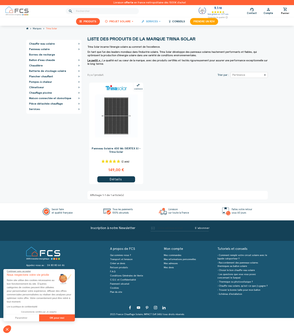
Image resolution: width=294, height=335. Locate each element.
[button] (7, 329)
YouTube (138, 307)
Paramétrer (21, 317)
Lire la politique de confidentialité (22, 307)
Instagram (155, 307)
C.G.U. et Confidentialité (123, 280)
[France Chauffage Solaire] (17, 10)
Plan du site (116, 292)
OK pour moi (57, 317)
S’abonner (202, 228)
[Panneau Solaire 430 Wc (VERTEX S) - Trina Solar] (116, 87)
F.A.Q (113, 271)
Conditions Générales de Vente (126, 276)
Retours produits (119, 267)
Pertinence (238, 75)
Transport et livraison (121, 259)
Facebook (130, 307)
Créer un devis (117, 263)
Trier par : (223, 75)
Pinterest (147, 307)
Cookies (114, 288)
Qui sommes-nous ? (120, 255)
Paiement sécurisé (119, 284)
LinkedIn (164, 307)
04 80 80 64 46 (55, 265)
